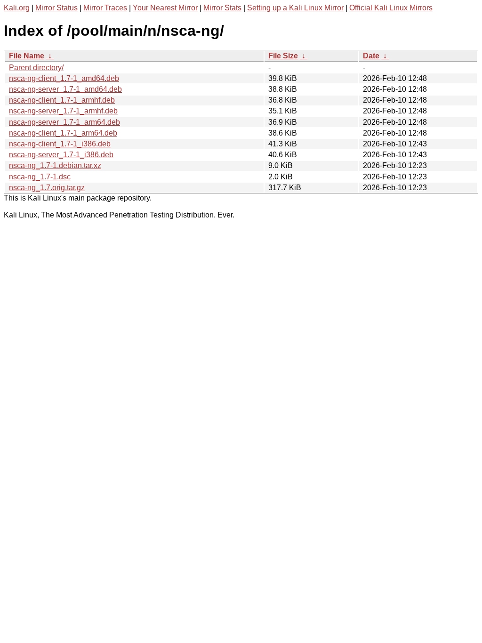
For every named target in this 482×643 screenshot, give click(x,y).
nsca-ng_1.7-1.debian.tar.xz (55, 165)
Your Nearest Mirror (165, 8)
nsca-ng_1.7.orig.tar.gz (47, 188)
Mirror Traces (105, 8)
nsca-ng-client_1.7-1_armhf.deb (62, 100)
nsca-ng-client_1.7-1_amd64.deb (64, 78)
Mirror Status (56, 8)
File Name (26, 56)
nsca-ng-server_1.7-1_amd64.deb (65, 89)
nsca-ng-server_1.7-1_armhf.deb (63, 111)
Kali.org (17, 8)
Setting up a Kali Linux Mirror (295, 8)
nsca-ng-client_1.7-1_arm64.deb (63, 133)
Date (371, 56)
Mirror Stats (222, 8)
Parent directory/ (36, 68)
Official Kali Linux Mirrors (391, 8)
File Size (283, 56)
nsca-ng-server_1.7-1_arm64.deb (64, 122)
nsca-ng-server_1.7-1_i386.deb (61, 155)
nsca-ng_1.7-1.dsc (40, 177)
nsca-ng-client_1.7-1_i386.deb (60, 144)
